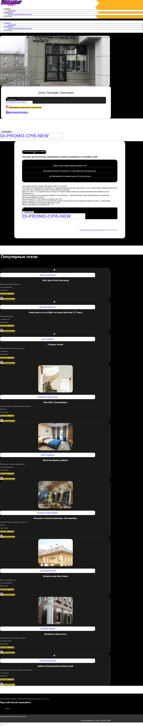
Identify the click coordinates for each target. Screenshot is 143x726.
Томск (54, 307)
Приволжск (52, 628)
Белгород (42, 275)
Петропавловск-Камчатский (47, 660)
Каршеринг (7, 9)
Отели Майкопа (50, 455)
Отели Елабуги (44, 628)
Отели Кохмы (49, 339)
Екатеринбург (41, 397)
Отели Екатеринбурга (52, 397)
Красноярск (86, 230)
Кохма (43, 339)
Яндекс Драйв (12, 10)
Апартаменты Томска (45, 307)
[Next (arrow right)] (3, 725)
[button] (71, 19)
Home (81, 230)
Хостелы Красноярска (97, 230)
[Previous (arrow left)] (1, 725)
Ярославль (53, 570)
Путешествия (8, 12)
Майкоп (43, 455)
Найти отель (8, 16)
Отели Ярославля (44, 570)
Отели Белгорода (50, 275)
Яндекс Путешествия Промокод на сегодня (20, 14)
